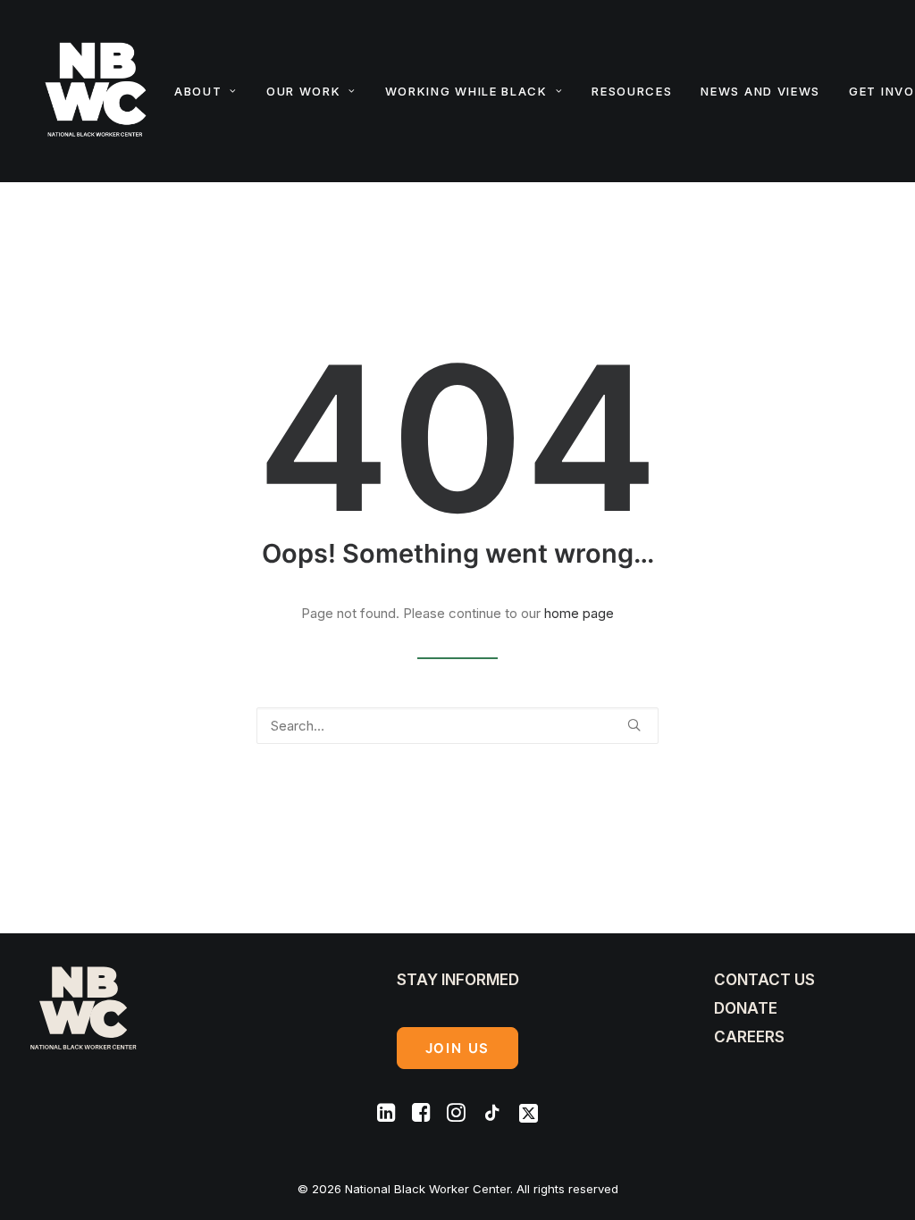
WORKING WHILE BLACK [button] (466, 91)
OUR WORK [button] (303, 91)
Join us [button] (458, 1048)
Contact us (764, 980)
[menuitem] (212, 91)
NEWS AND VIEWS (760, 91)
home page (579, 613)
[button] (634, 725)
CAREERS (749, 1037)
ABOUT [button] (198, 91)
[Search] (457, 725)
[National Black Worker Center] (96, 91)
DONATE (745, 1008)
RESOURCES (632, 91)
